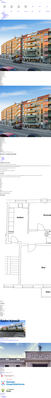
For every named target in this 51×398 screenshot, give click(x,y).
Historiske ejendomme (6, 15)
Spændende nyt (3, 12)
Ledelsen (4, 16)
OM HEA (3, 13)
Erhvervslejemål (4, 2)
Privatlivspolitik (4, 396)
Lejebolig (3, 1)
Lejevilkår (3, 159)
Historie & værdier (5, 14)
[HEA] (1, 0)
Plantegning (3, 158)
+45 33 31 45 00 (2, 371)
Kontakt (3, 18)
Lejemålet (3, 157)
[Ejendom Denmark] (2, 393)
